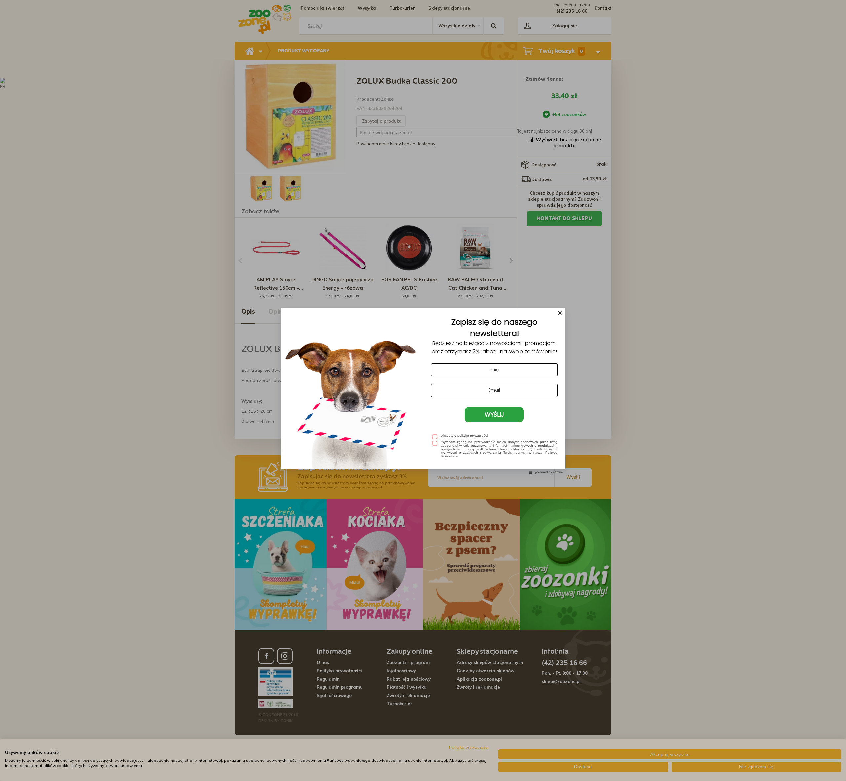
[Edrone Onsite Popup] (423, 390)
